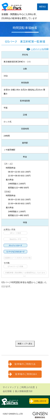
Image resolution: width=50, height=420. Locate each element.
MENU (42, 7)
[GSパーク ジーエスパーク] (11, 9)
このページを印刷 (40, 49)
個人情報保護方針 (24, 391)
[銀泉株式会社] (40, 415)
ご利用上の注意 (27, 387)
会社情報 (7, 391)
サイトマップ (9, 387)
